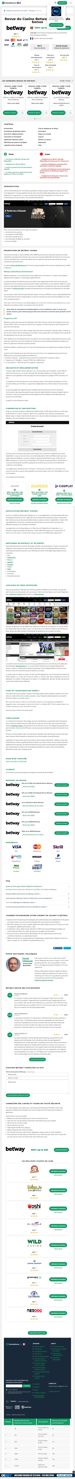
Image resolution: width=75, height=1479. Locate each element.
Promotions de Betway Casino (14, 131)
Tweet (68, 948)
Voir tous (65, 81)
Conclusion (42, 131)
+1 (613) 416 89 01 (54, 1391)
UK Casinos (38, 1354)
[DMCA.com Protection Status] (13, 1401)
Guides (37, 1384)
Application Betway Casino (13, 139)
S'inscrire (26, 1385)
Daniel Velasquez (27, 959)
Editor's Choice (39, 1346)
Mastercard (11, 557)
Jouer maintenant (61, 1150)
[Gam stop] (17, 1407)
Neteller (10, 562)
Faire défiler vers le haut (37, 1333)
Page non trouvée (44, 134)
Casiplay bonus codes (64, 503)
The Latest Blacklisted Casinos (42, 1372)
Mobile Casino (39, 1392)
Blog (36, 1390)
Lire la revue (58, 1175)
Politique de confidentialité (57, 1354)
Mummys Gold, (18, 288)
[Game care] (26, 1408)
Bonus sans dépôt (13, 103)
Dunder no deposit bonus (39, 503)
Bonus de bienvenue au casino (61, 104)
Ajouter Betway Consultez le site (17, 1095)
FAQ (39, 145)
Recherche (62, 3)
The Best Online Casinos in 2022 (39, 1368)
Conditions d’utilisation (56, 1358)
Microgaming (39, 594)
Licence (41, 137)
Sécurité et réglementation (13, 134)
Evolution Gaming (15, 594)
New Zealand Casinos (41, 1356)
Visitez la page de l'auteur (44, 980)
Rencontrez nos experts (39, 1396)
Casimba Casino (17, 726)
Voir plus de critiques (37, 1059)
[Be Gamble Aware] (9, 1408)
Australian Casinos (40, 1351)
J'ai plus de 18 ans (12, 1389)
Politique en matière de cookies (59, 1350)
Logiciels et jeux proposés (13, 145)
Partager (58, 948)
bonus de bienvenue (18, 265)
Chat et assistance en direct (48, 128)
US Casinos (38, 1349)
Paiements (42, 142)
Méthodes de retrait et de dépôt (15, 142)
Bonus (36, 1387)
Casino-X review (15, 503)
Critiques (32, 10)
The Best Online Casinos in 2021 (39, 1364)
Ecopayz (10, 564)
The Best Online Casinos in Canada (40, 1359)
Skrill (9, 569)
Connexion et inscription (12, 137)
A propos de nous (58, 1346)
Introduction (8, 128)
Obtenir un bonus (56, 25)
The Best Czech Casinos (39, 1377)
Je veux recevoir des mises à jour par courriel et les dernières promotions (19, 1392)
